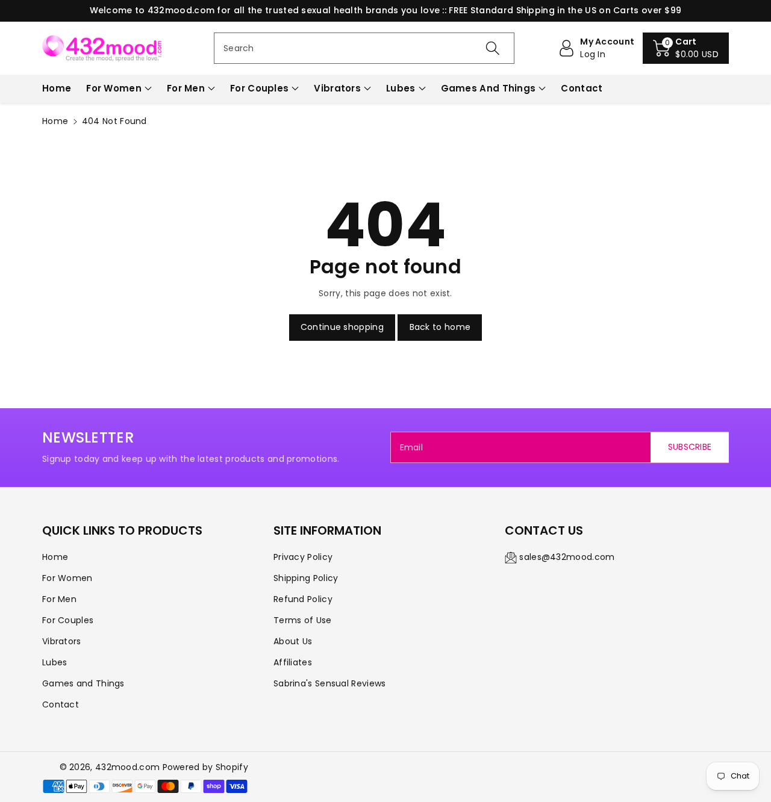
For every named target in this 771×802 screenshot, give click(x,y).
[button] (686, 48)
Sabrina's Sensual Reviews (329, 683)
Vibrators (337, 88)
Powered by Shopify (205, 767)
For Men (186, 88)
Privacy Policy (302, 557)
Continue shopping (342, 327)
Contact (60, 704)
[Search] (492, 48)
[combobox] (364, 48)
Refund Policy (302, 599)
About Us (292, 641)
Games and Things (488, 88)
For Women (114, 88)
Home (55, 121)
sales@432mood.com (566, 557)
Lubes (401, 88)
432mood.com (127, 767)
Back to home (440, 327)
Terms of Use (302, 620)
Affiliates (292, 662)
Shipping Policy (306, 578)
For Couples (259, 88)
